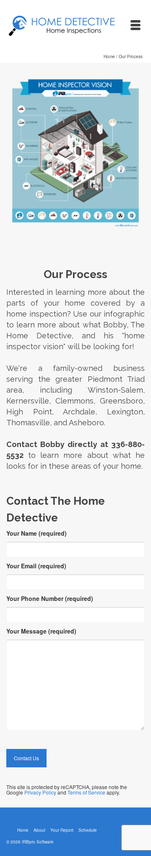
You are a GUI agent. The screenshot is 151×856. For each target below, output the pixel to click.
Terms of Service (86, 792)
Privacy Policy (40, 792)
